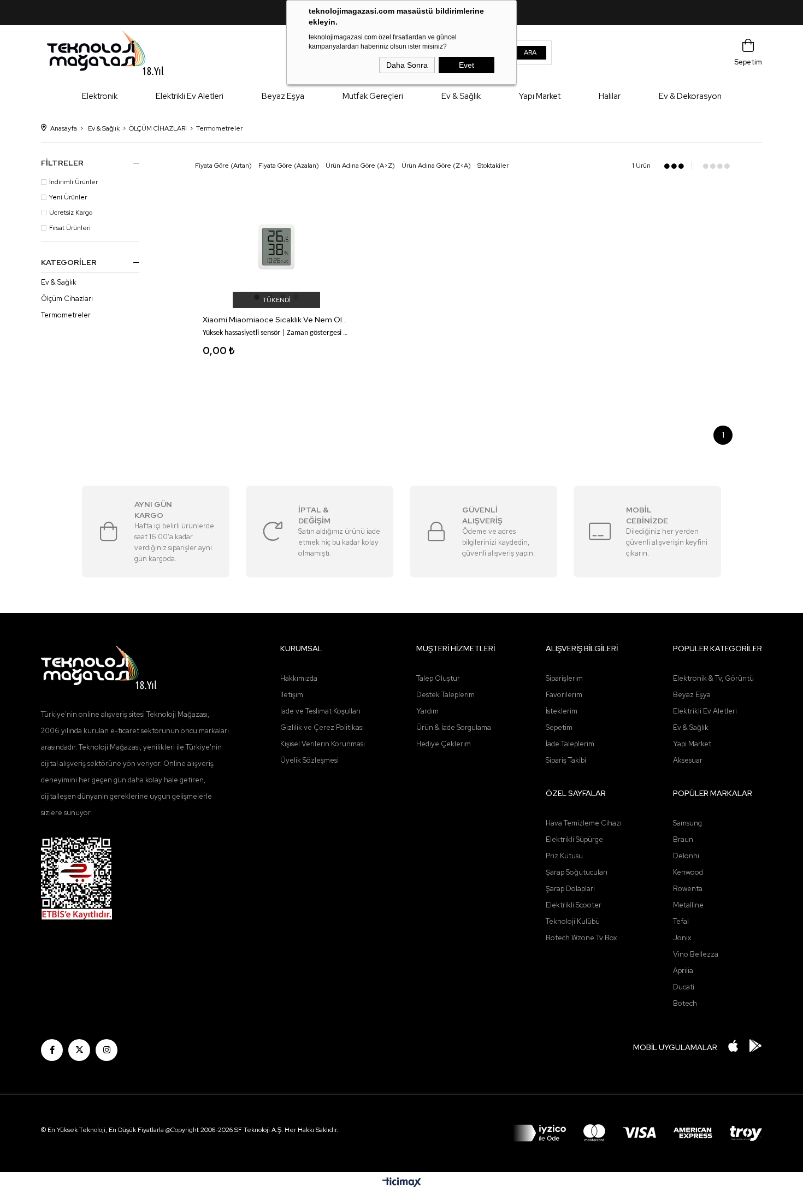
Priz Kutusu (564, 855)
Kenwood (688, 872)
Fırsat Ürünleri (70, 228)
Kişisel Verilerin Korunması (322, 743)
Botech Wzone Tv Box (581, 937)
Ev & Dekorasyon (690, 96)
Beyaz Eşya (283, 96)
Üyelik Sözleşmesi (309, 760)
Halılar (610, 96)
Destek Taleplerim (445, 694)
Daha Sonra (407, 65)
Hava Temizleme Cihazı (584, 823)
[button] (256, 297)
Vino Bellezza (695, 954)
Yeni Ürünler (68, 197)
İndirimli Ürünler (73, 182)
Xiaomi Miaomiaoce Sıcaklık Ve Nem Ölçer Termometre (276, 320)
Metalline (688, 905)
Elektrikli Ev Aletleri (189, 96)
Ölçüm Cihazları (67, 299)
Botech (685, 1003)
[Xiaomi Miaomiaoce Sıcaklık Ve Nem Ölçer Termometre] (276, 246)
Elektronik (99, 96)
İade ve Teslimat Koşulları (320, 711)
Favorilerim (564, 694)
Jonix (682, 937)
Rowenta (687, 888)
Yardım (427, 711)
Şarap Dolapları (570, 888)
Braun (683, 839)
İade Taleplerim (570, 743)
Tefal (681, 921)
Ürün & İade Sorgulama (453, 727)
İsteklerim (561, 711)
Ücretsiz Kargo (70, 212)
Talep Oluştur (438, 678)
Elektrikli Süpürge (574, 839)
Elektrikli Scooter (573, 905)
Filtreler (62, 163)
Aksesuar (687, 760)
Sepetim (559, 727)
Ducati (683, 987)
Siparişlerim (564, 678)
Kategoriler (69, 262)
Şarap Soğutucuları (576, 872)
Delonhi (686, 855)
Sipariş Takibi (566, 760)
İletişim (291, 694)
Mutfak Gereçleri (373, 96)
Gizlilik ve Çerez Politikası (322, 727)
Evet (466, 65)
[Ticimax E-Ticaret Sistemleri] (401, 1183)
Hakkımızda (298, 678)
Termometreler (66, 315)
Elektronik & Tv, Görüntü (713, 678)
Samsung (687, 823)
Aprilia (683, 970)
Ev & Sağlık (461, 96)
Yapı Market (539, 96)
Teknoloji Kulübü (573, 921)
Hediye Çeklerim (443, 743)
